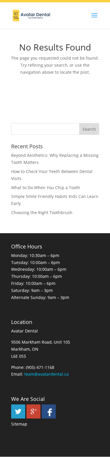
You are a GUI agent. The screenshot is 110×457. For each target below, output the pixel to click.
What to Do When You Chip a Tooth (45, 187)
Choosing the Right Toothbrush (41, 212)
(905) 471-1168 (40, 367)
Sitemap (19, 424)
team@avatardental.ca (46, 374)
